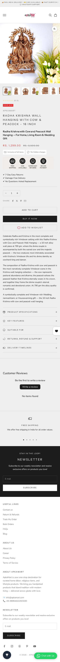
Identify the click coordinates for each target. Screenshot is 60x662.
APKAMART (9, 111)
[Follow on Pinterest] (27, 646)
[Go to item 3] (26, 91)
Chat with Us (47, 655)
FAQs (5, 529)
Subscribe (30, 487)
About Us (7, 548)
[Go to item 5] (44, 91)
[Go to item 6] (54, 91)
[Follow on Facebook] (4, 646)
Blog (5, 533)
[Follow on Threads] (19, 646)
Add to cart (30, 210)
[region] (30, 426)
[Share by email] (25, 201)
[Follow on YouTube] (34, 646)
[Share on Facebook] (13, 201)
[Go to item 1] (7, 91)
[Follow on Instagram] (11, 646)
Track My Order (10, 519)
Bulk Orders (8, 524)
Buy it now (30, 219)
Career (6, 553)
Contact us (8, 509)
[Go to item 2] (16, 91)
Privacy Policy (9, 558)
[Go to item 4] (35, 91)
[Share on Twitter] (17, 201)
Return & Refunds (11, 514)
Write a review (30, 386)
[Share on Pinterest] (21, 201)
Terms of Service (10, 562)
